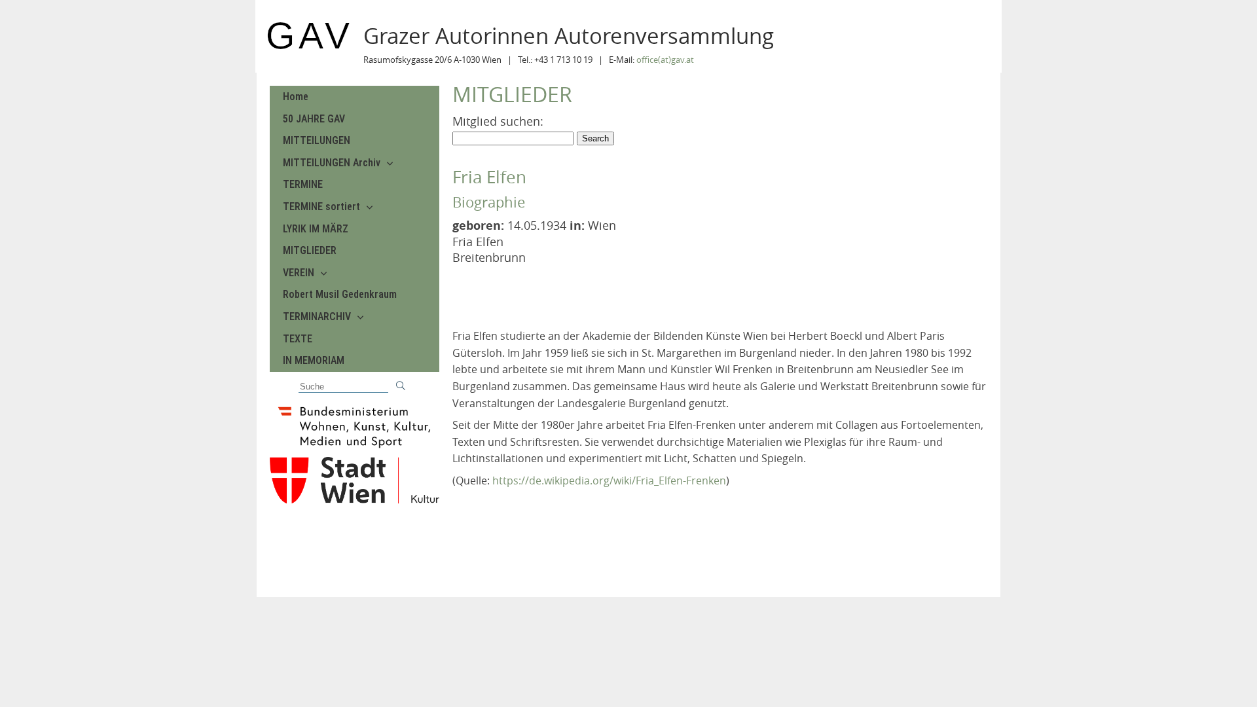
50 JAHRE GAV (314, 119)
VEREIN (298, 272)
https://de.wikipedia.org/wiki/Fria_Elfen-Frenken (609, 480)
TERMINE (303, 184)
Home (295, 96)
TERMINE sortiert (321, 206)
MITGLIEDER (310, 250)
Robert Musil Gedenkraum (340, 294)
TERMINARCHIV (317, 316)
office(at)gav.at (665, 59)
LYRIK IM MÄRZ (315, 229)
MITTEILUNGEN (316, 140)
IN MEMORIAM (313, 360)
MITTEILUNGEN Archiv (331, 162)
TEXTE (297, 339)
